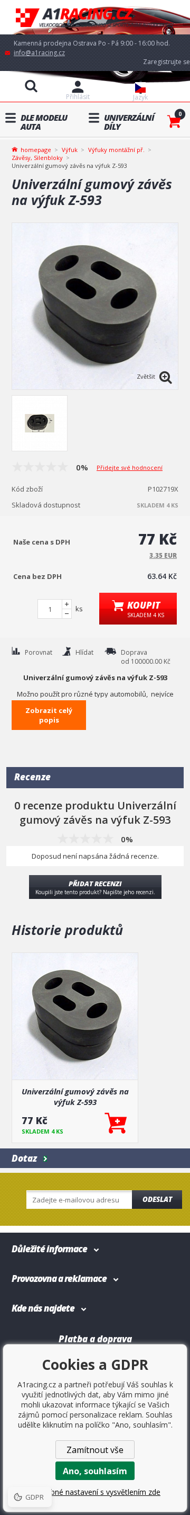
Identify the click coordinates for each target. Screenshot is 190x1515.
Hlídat (84, 652)
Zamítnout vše (95, 1450)
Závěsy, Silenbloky (37, 158)
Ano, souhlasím (95, 1471)
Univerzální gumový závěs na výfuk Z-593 (75, 1096)
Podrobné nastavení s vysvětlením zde (95, 1492)
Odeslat (157, 1199)
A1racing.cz (95, 17)
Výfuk (70, 150)
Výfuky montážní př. (116, 150)
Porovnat (38, 652)
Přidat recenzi (95, 887)
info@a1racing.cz (39, 52)
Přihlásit (78, 96)
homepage (36, 149)
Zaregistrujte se (166, 61)
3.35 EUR (163, 555)
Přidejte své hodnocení (130, 467)
